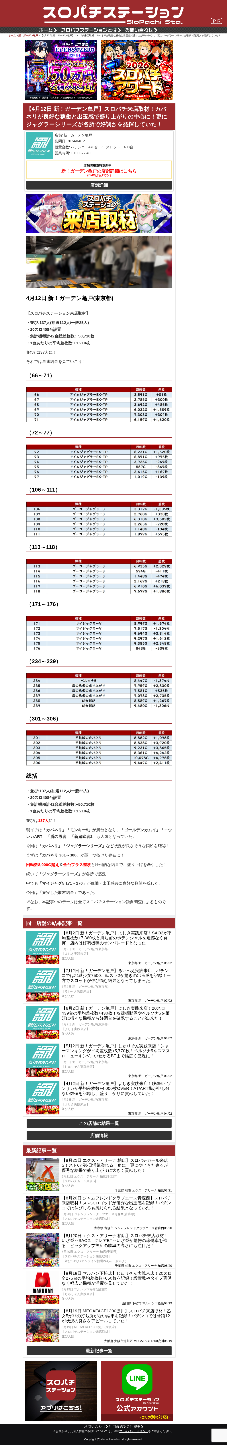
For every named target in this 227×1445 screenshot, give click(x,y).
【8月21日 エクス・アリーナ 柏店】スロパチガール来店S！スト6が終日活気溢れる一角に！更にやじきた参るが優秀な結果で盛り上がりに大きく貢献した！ (115, 1165)
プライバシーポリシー (133, 1431)
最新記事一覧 (99, 1350)
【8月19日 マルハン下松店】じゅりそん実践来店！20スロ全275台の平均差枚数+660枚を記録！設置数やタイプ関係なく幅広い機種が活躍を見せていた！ (117, 1278)
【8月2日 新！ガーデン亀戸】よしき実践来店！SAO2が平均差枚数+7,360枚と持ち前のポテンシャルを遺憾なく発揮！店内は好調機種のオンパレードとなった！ (117, 938)
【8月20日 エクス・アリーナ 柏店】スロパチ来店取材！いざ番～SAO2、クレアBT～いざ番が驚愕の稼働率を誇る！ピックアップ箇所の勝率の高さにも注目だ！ (115, 1240)
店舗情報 (99, 1135)
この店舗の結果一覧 (99, 1123)
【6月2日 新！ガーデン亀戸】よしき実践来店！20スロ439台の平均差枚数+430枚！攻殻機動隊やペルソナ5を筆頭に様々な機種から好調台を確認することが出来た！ (116, 1013)
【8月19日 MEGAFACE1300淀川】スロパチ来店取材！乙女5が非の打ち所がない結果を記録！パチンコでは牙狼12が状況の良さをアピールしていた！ (116, 1316)
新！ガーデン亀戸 (28, 35)
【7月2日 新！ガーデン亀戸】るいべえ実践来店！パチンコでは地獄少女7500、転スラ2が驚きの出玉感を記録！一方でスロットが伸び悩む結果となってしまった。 (116, 975)
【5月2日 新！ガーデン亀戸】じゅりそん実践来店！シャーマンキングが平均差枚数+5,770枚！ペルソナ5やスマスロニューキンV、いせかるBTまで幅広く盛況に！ (116, 1051)
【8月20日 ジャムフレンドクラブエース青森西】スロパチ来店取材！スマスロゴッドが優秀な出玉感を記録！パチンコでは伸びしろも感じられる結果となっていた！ (116, 1203)
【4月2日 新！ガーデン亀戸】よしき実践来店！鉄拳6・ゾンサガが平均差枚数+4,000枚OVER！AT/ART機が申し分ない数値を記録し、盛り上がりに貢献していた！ (116, 1088)
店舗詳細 (99, 185)
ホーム (12, 35)
